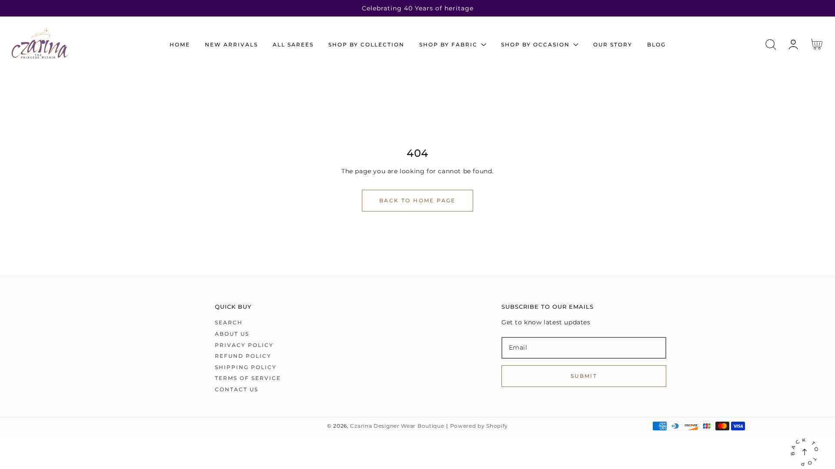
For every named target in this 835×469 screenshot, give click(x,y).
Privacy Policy (244, 345)
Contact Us (236, 389)
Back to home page (417, 200)
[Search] (770, 44)
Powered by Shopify (479, 426)
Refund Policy (243, 356)
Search (229, 322)
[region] (417, 8)
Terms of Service (248, 378)
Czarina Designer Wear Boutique (397, 426)
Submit (584, 376)
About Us (232, 333)
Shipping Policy (246, 367)
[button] (770, 44)
